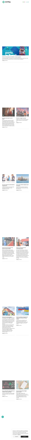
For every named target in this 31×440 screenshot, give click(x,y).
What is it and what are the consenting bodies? (21, 248)
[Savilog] (6, 2)
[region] (20, 433)
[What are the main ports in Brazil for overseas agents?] (15, 50)
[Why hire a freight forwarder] (22, 112)
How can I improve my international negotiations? (8, 185)
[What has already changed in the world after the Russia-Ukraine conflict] (22, 311)
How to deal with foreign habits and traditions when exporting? (8, 391)
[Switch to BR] (23, 2)
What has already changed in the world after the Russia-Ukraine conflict (22, 318)
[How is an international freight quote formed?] (22, 384)
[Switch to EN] (24, 2)
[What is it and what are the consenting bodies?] (22, 241)
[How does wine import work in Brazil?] (8, 112)
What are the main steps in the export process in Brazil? (7, 248)
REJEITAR (16, 436)
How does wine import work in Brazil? (7, 119)
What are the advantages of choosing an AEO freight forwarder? (8, 317)
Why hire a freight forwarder (21, 118)
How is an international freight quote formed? (21, 391)
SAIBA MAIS (19, 434)
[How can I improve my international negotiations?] (8, 178)
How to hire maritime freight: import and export (22, 185)
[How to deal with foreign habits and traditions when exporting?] (8, 384)
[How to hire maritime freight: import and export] (22, 178)
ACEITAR (24, 436)
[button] (3, 417)
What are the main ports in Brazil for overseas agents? (11, 56)
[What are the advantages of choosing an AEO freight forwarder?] (8, 311)
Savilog (3, 60)
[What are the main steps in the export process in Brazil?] (8, 241)
